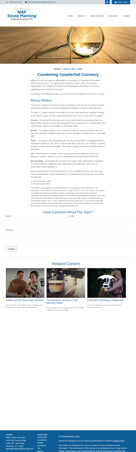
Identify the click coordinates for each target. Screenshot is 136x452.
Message (10, 230)
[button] (70, 16)
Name (8, 216)
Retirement (42, 437)
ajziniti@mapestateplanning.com (41, 2)
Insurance (42, 445)
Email (71, 216)
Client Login (122, 2)
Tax (39, 448)
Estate (40, 443)
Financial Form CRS (71, 436)
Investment (42, 440)
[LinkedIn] (107, 2)
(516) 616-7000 (15, 2)
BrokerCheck (118, 441)
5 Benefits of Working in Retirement (105, 300)
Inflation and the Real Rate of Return (24, 300)
